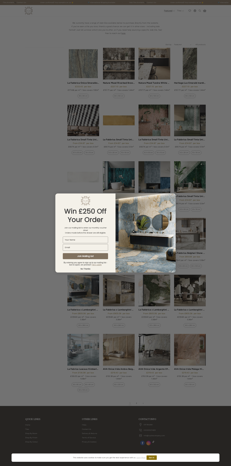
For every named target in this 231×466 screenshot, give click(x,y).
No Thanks (85, 268)
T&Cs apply (97, 265)
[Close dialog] (172, 196)
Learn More (141, 458)
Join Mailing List (85, 256)
